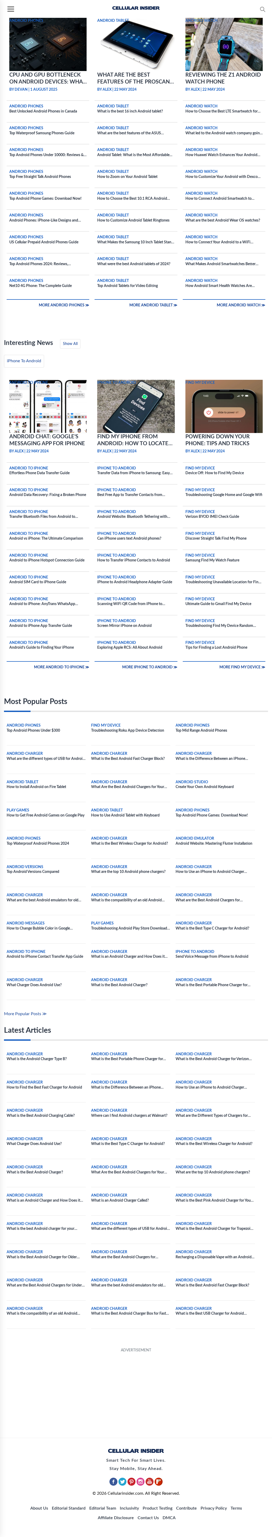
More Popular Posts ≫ (25, 1014)
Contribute (186, 1508)
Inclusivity (129, 1508)
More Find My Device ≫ (242, 667)
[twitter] (123, 1484)
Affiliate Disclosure (116, 1518)
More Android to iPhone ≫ (61, 667)
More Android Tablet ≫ (153, 305)
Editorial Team (102, 1508)
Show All (70, 344)
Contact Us (148, 1518)
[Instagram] (141, 1484)
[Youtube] (150, 1484)
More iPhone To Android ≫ (149, 667)
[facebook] (113, 1484)
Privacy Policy (214, 1508)
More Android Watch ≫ (241, 305)
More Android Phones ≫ (64, 305)
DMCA (169, 1518)
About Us (39, 1508)
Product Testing (157, 1508)
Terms (236, 1508)
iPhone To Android (24, 361)
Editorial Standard (69, 1508)
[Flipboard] (159, 1484)
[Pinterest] (132, 1484)
